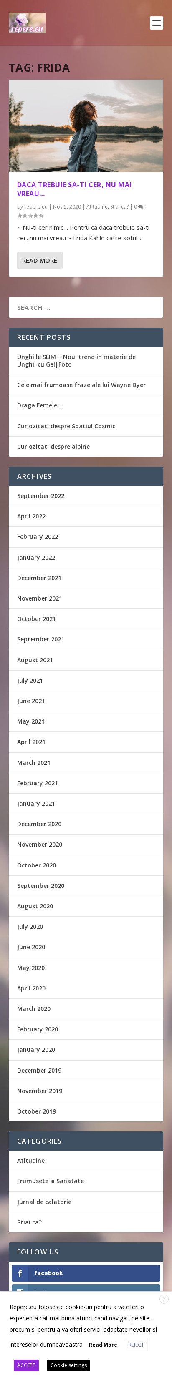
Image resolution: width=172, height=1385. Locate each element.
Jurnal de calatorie (44, 1202)
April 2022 (31, 516)
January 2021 (36, 803)
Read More (39, 260)
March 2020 (34, 1009)
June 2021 (31, 701)
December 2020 (39, 824)
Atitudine (97, 206)
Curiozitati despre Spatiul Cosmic (66, 426)
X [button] (164, 1299)
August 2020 (35, 906)
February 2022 (37, 536)
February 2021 (37, 783)
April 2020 (31, 988)
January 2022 (36, 557)
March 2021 (34, 763)
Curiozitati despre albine (53, 446)
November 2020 (39, 844)
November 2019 (39, 1091)
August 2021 (35, 660)
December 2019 (39, 1070)
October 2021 (36, 619)
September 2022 (40, 496)
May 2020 (31, 968)
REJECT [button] (136, 1344)
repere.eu (36, 206)
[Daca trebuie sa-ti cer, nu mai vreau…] (86, 126)
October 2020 (36, 865)
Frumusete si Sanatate (50, 1181)
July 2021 (30, 680)
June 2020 (31, 947)
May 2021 (31, 721)
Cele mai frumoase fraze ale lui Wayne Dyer (81, 385)
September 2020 (40, 886)
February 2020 (37, 1029)
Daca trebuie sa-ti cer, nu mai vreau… (74, 189)
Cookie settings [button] (69, 1365)
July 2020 (30, 926)
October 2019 (36, 1111)
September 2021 (40, 639)
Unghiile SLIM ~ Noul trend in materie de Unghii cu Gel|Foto (76, 360)
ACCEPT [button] (26, 1365)
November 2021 (39, 598)
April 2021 (31, 742)
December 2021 (39, 578)
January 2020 (36, 1049)
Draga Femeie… (39, 405)
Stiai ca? (119, 206)
